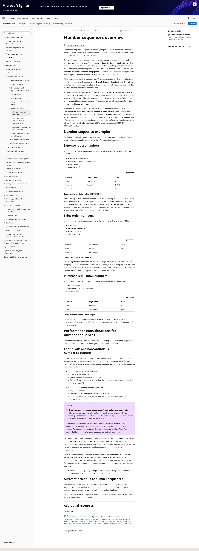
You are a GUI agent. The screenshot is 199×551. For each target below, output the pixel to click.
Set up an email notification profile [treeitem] (20, 103)
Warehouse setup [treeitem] (17, 94)
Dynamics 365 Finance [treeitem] (12, 247)
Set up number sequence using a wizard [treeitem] (21, 128)
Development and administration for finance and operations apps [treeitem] (17, 242)
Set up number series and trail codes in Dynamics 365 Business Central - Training (92, 517)
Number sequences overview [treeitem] (19, 113)
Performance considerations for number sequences (180, 38)
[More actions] (133, 31)
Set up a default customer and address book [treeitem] (20, 134)
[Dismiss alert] (195, 4)
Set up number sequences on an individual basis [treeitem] (18, 120)
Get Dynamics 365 (179, 24)
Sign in (194, 18)
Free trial (192, 24)
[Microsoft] (3, 18)
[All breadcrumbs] (65, 31)
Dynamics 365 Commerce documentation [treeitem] (14, 42)
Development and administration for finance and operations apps (90, 31)
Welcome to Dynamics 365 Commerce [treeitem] (15, 49)
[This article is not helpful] (189, 46)
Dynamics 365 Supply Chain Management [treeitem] (13, 252)
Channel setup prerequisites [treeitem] (19, 80)
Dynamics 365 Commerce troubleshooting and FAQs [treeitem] (15, 235)
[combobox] (16, 33)
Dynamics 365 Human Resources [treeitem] (15, 257)
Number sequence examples (179, 35)
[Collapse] (30, 29)
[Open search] (189, 18)
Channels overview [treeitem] (14, 73)
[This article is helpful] (186, 46)
